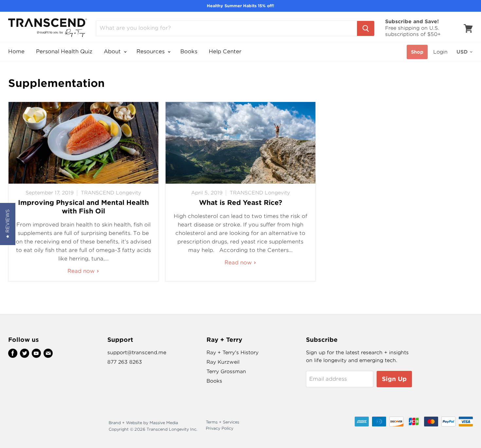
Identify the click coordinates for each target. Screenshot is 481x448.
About (113, 51)
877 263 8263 (124, 362)
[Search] (365, 28)
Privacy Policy (219, 428)
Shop (417, 52)
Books (188, 51)
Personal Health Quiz (64, 51)
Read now (81, 271)
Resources (151, 51)
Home (16, 51)
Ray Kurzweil (223, 362)
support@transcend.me (136, 353)
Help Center (225, 51)
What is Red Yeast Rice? (240, 203)
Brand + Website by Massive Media (143, 422)
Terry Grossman (226, 371)
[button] (7, 224)
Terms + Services (222, 422)
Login (440, 52)
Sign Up (394, 378)
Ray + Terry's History (232, 353)
